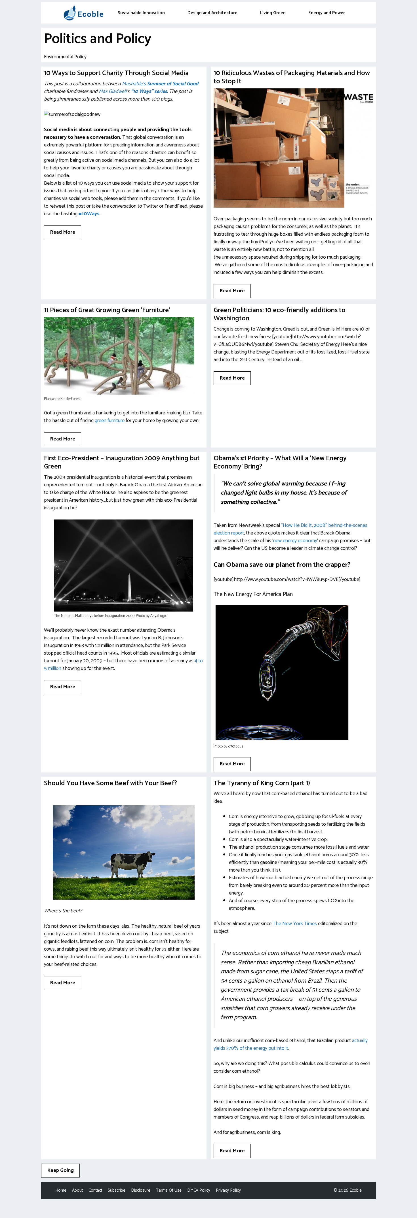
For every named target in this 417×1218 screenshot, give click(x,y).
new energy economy (295, 540)
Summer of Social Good (172, 84)
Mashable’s (134, 84)
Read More (62, 232)
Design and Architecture (212, 13)
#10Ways (89, 214)
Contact (95, 1190)
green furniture (110, 420)
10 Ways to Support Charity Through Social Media (116, 73)
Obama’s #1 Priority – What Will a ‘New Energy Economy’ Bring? (280, 462)
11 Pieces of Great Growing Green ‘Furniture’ (107, 310)
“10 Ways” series (149, 91)
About (77, 1190)
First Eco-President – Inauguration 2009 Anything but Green (122, 462)
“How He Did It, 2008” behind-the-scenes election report (290, 529)
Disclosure (140, 1190)
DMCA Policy (198, 1190)
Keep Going (60, 1170)
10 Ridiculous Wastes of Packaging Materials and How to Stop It (292, 77)
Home (60, 1190)
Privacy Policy (228, 1190)
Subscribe (116, 1190)
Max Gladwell (113, 91)
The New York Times (295, 923)
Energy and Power (326, 13)
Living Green (273, 13)
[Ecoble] (83, 13)
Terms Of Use (169, 1190)
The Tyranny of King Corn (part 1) (262, 783)
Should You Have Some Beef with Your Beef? (110, 783)
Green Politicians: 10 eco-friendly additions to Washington (280, 314)
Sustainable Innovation (141, 13)
